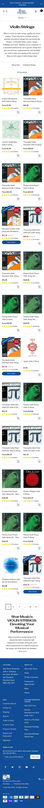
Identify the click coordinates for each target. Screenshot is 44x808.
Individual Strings (29, 65)
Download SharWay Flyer (31, 728)
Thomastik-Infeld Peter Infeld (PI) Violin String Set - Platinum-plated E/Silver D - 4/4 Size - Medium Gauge (31, 579)
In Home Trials (8, 725)
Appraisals (7, 740)
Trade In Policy (8, 720)
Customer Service (9, 703)
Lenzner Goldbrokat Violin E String (9, 143)
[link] (22, 11)
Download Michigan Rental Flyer (31, 735)
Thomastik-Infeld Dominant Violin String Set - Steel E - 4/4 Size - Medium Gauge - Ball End (11, 361)
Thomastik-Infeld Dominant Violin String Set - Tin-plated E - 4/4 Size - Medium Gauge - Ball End (10, 274)
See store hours (9, 680)
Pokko (26, 673)
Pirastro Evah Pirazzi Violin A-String (31, 186)
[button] (7, 11)
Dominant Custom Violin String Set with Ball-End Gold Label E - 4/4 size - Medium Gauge (11, 230)
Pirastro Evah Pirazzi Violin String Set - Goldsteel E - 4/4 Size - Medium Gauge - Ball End (31, 318)
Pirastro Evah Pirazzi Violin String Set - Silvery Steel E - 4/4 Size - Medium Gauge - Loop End (11, 492)
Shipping (6, 712)
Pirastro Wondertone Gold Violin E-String (9, 100)
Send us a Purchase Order (31, 721)
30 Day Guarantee (31, 677)
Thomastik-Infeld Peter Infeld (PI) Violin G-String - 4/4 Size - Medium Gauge (32, 449)
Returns (6, 716)
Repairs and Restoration (7, 734)
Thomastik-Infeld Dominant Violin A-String (32, 100)
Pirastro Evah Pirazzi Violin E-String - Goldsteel (31, 536)
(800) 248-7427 (8, 683)
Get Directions (8, 677)
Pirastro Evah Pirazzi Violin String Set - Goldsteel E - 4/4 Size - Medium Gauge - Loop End (31, 274)
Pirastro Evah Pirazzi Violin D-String (9, 318)
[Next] (36, 607)
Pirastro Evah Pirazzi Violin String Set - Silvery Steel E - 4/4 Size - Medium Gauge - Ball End (11, 536)
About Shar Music (31, 669)
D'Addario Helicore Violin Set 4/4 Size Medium (11, 580)
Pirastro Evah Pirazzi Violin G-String (31, 406)
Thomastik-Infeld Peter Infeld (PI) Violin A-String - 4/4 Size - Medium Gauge (11, 406)
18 (30, 606)
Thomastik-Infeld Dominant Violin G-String (11, 186)
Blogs (26, 688)
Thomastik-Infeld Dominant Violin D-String (32, 143)
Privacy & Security (9, 729)
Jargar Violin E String (31, 361)
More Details (11, 242)
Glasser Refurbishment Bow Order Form (31, 712)
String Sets (16, 65)
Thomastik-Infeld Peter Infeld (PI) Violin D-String (11, 449)
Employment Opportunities (29, 682)
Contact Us (7, 708)
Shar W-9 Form (30, 705)
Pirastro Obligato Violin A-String (31, 492)
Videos (26, 693)
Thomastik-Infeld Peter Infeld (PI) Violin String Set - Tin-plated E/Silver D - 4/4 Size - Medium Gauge (32, 231)
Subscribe (35, 757)
